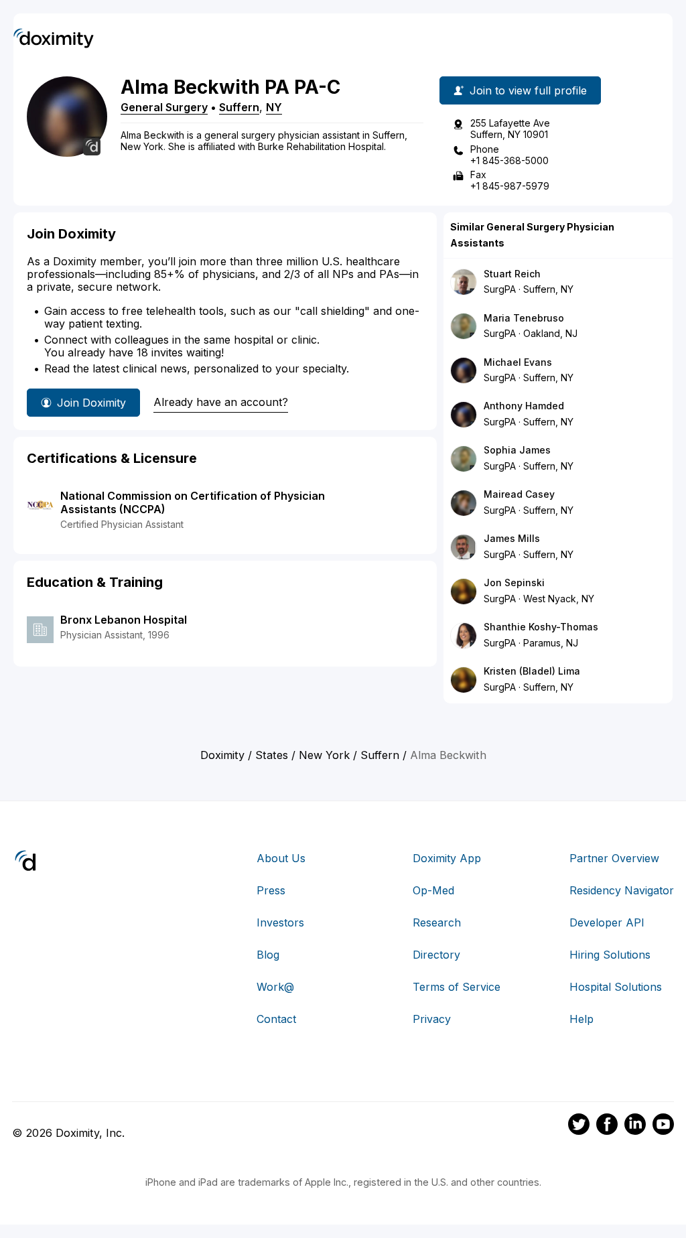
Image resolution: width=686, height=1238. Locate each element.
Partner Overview (614, 858)
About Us (281, 858)
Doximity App (447, 858)
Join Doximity (91, 402)
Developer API (606, 922)
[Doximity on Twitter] (579, 1126)
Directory (436, 954)
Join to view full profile (528, 90)
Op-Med (433, 890)
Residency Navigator (621, 890)
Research (437, 922)
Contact (276, 1019)
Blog (268, 954)
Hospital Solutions (615, 986)
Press (271, 890)
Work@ (275, 986)
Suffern (239, 107)
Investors (280, 922)
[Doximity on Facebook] (607, 1126)
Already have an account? (220, 402)
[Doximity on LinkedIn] (635, 1126)
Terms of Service (456, 986)
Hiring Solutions (609, 954)
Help (581, 1019)
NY (274, 107)
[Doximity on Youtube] (663, 1126)
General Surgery (164, 107)
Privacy (432, 1019)
